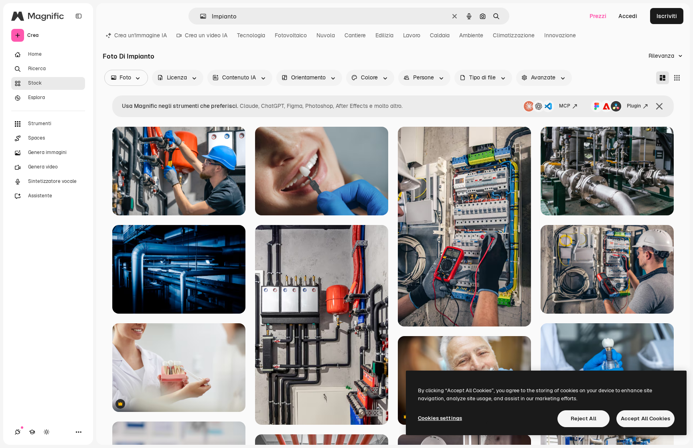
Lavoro (411, 35)
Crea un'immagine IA (140, 35)
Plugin (634, 106)
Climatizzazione (514, 35)
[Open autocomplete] (200, 16)
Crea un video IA (206, 35)
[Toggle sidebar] (78, 16)
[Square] (677, 77)
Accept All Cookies (645, 418)
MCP (564, 106)
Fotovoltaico (291, 35)
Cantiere (355, 35)
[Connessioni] (17, 432)
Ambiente (471, 35)
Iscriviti (667, 16)
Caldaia (440, 35)
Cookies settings (440, 418)
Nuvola (325, 35)
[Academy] (32, 432)
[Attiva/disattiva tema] (46, 432)
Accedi (627, 16)
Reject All (583, 418)
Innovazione (560, 35)
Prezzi (598, 16)
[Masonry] (662, 77)
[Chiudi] (659, 106)
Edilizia (384, 35)
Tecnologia (251, 35)
